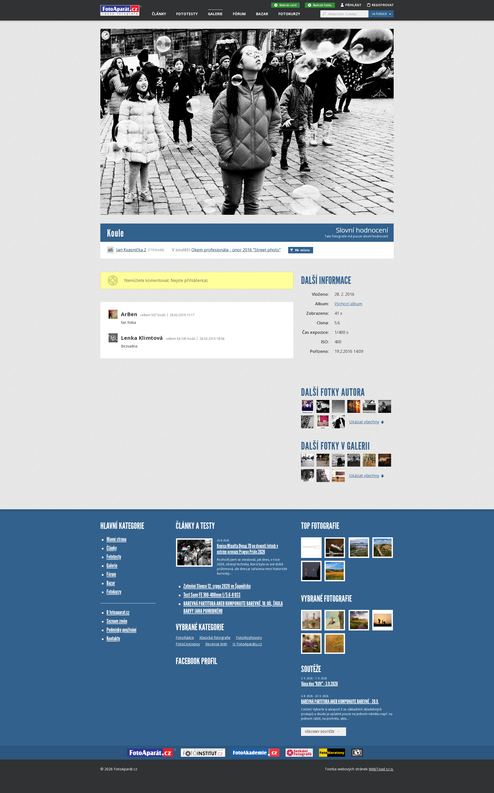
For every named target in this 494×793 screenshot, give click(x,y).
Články (159, 13)
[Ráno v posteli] (322, 406)
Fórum (239, 13)
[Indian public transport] (307, 406)
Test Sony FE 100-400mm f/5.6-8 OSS (212, 594)
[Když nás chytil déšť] (369, 406)
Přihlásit (353, 5)
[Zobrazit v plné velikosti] (247, 122)
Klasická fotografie (215, 637)
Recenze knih (216, 643)
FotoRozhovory (249, 637)
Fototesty (187, 13)
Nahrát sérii (287, 5)
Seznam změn (117, 621)
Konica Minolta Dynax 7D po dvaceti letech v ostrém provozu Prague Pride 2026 (247, 549)
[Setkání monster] (338, 406)
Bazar (262, 13)
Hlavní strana (116, 539)
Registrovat (383, 5)
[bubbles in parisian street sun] (307, 460)
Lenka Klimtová (142, 338)
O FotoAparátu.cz (247, 643)
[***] (338, 475)
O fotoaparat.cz (118, 612)
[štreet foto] (307, 475)
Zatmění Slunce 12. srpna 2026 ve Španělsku (217, 586)
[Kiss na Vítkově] (384, 406)
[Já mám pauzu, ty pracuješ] (353, 460)
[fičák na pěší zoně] (322, 460)
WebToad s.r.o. (381, 769)
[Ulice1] (384, 460)
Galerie (215, 13)
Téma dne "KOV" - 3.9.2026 (319, 684)
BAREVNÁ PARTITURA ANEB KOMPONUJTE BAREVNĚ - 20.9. (340, 701)
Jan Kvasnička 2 (131, 250)
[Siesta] (322, 421)
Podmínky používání (121, 629)
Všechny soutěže (321, 731)
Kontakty (113, 638)
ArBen (129, 314)
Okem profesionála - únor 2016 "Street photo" (236, 250)
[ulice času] (322, 475)
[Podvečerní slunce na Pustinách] (353, 406)
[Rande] (338, 421)
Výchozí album (348, 304)
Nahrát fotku (322, 5)
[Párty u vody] (307, 421)
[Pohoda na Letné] (338, 460)
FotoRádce (185, 637)
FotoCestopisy (188, 643)
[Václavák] (369, 460)
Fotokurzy (289, 13)
